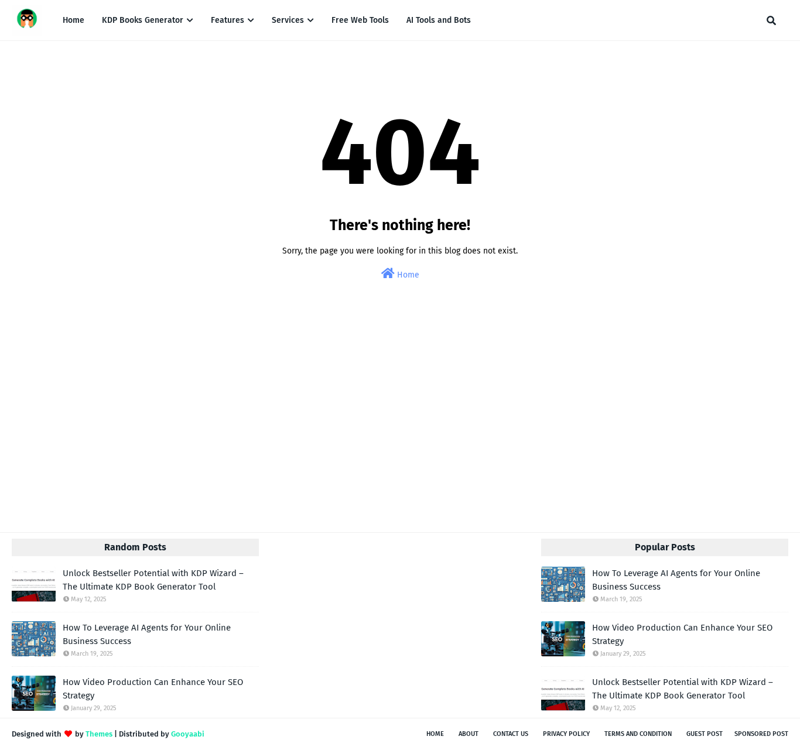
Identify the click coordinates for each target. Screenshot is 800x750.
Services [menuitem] (288, 20)
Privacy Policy (566, 734)
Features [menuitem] (227, 20)
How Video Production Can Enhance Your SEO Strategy (153, 689)
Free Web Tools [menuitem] (360, 20)
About (468, 734)
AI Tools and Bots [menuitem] (438, 20)
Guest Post (704, 734)
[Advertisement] (400, 420)
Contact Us (510, 734)
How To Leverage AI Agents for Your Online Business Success (147, 634)
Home (407, 275)
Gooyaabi (187, 734)
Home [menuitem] (73, 20)
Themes (99, 734)
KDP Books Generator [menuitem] (142, 20)
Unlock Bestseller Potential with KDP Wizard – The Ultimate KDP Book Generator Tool (153, 580)
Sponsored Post (761, 734)
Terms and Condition (638, 734)
